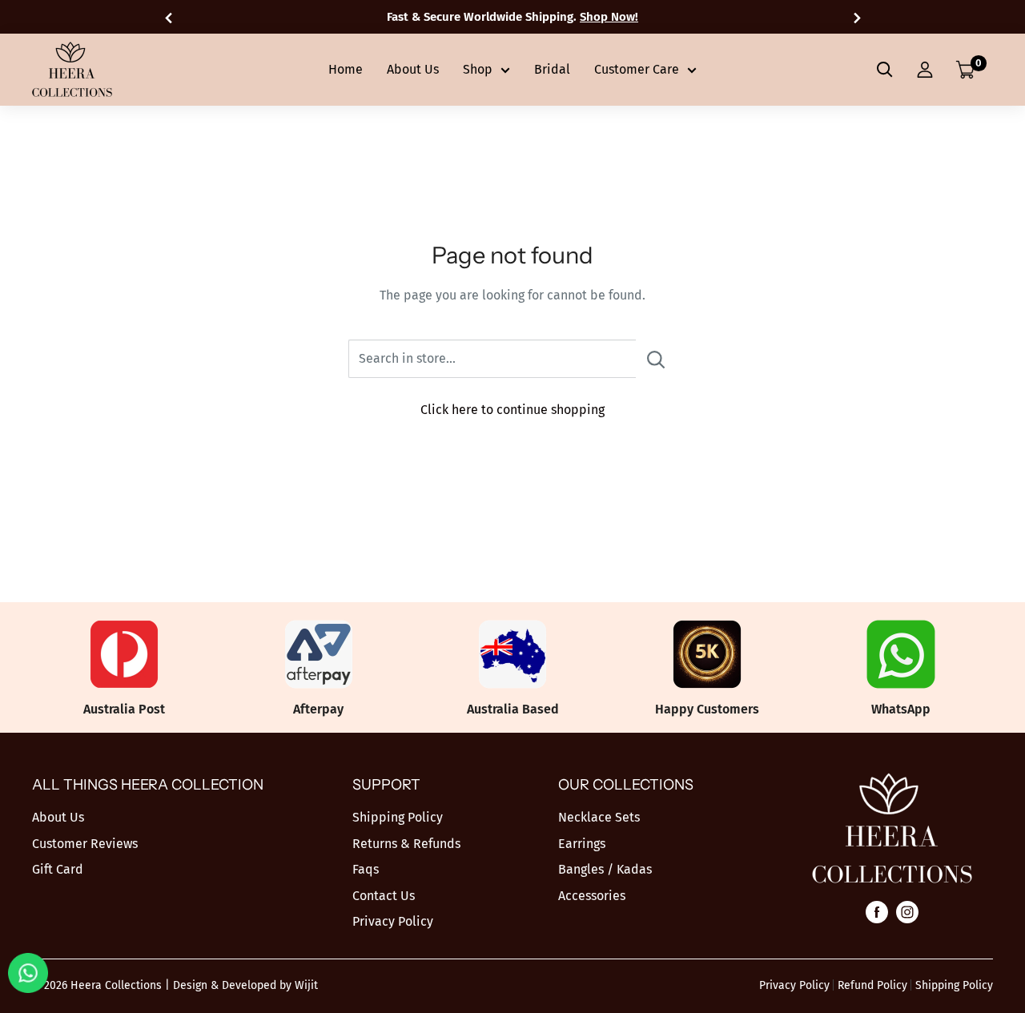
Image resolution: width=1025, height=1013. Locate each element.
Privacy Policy (392, 921)
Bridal (552, 69)
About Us (413, 69)
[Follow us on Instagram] (907, 911)
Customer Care (636, 69)
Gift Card (57, 869)
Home (345, 69)
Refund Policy (872, 985)
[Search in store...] (656, 359)
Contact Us (383, 895)
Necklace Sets (599, 817)
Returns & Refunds (406, 843)
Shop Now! (609, 17)
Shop (477, 69)
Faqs (365, 869)
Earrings (581, 843)
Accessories (591, 895)
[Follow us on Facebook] (877, 911)
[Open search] (885, 70)
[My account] (925, 70)
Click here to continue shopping (512, 409)
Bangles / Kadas (605, 869)
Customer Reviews (85, 843)
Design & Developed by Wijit (245, 985)
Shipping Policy (397, 817)
